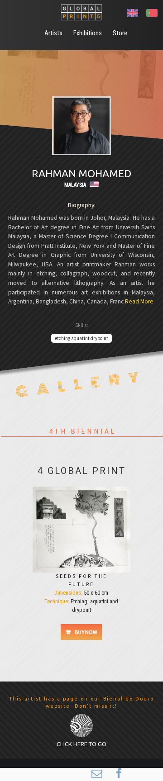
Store (120, 33)
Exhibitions (87, 33)
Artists (53, 33)
